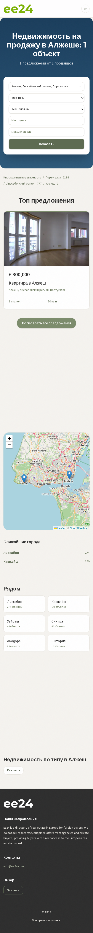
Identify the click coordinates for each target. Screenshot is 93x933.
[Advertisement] (46, 375)
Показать (46, 144)
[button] (69, 474)
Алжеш (50, 184)
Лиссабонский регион (20, 184)
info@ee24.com (13, 866)
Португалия (53, 177)
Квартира (13, 770)
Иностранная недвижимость (22, 177)
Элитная (13, 890)
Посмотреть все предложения (46, 323)
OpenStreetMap (79, 528)
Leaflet (61, 528)
